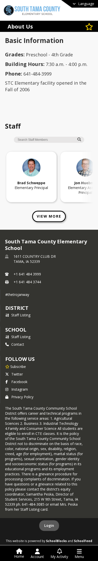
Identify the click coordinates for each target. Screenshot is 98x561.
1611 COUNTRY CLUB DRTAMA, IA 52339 (35, 259)
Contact (17, 344)
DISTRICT (16, 308)
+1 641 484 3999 (27, 274)
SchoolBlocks (56, 541)
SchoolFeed (83, 541)
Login (49, 525)
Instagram (19, 389)
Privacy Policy (22, 396)
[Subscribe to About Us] (89, 26)
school (15, 329)
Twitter (17, 374)
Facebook (19, 381)
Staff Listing (20, 315)
